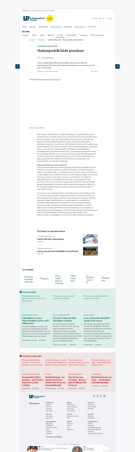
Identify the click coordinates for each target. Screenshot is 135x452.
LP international (56, 27)
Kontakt (52, 10)
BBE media (49, 423)
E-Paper (34, 10)
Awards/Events (79, 27)
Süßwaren (50, 35)
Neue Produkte (92, 406)
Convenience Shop (51, 427)
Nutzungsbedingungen (94, 429)
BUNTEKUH (49, 425)
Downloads (91, 418)
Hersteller (32, 27)
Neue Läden (70, 408)
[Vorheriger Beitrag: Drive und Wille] (17, 66)
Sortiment (49, 408)
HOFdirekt (49, 433)
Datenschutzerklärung (94, 427)
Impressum (91, 425)
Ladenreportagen (72, 406)
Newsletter (26, 10)
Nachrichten (70, 404)
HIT (68, 418)
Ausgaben (70, 423)
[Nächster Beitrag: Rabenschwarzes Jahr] (117, 66)
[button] (45, 58)
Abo (68, 427)
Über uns (91, 27)
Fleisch (34, 35)
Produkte (67, 27)
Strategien (25, 35)
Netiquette (91, 431)
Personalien (49, 410)
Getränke (60, 35)
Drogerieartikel (71, 35)
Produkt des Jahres (72, 416)
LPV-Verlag (49, 416)
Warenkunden (71, 410)
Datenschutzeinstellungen (54, 436)
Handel (24, 27)
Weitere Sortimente (97, 35)
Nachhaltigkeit (43, 27)
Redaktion (49, 418)
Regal (47, 429)
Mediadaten (43, 10)
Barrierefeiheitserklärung (95, 433)
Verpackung (83, 35)
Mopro (42, 35)
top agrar (48, 431)
